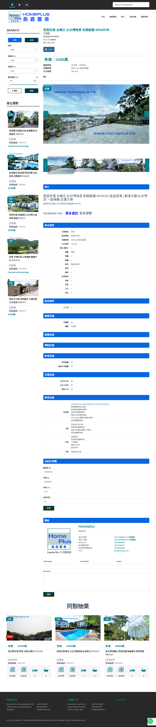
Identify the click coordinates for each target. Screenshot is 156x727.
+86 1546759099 (97, 704)
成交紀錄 (133, 17)
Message (46, 571)
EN (27, 5)
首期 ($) (46, 478)
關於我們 (144, 17)
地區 (9, 45)
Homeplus (87, 526)
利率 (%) (46, 487)
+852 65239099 (119, 542)
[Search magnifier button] (146, 4)
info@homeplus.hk (121, 551)
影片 (123, 17)
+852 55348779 (119, 545)
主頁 (103, 17)
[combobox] (23, 60)
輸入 (37, 77)
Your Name (47, 561)
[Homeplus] (29, 17)
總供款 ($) (47, 468)
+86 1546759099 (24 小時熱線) (125, 540)
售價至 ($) (12, 67)
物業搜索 (113, 17)
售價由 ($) (12, 56)
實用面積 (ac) (13, 77)
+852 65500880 (119, 548)
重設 (15, 90)
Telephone (84, 561)
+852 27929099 (42, 704)
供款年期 (46, 497)
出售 (15, 40)
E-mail (118, 561)
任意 (12, 50)
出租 (31, 40)
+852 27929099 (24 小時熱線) (124, 537)
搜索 (31, 90)
